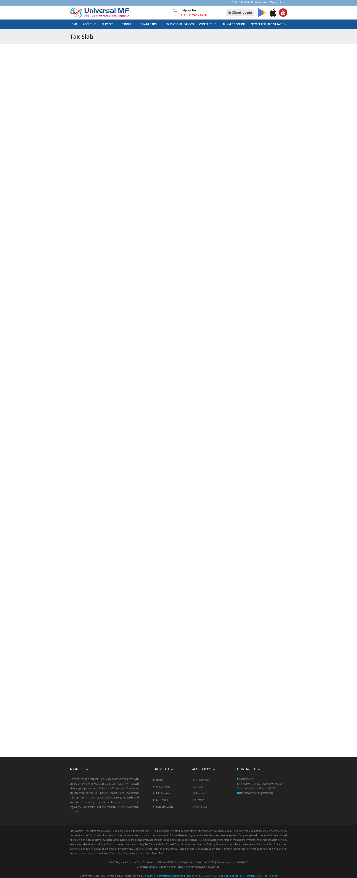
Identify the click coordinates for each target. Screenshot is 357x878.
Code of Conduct (228, 875)
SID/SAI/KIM (210, 875)
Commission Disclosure (170, 875)
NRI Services (163, 793)
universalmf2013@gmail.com (270, 2)
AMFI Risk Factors (267, 875)
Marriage (198, 786)
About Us (89, 24)
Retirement (199, 793)
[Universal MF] (99, 13)
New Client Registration (269, 24)
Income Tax (200, 806)
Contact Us (207, 24)
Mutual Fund (163, 786)
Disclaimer (149, 875)
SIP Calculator (201, 780)
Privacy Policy (193, 875)
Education (198, 800)
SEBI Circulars (247, 875)
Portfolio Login (164, 806)
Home (74, 24)
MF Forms (162, 800)
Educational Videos (179, 24)
